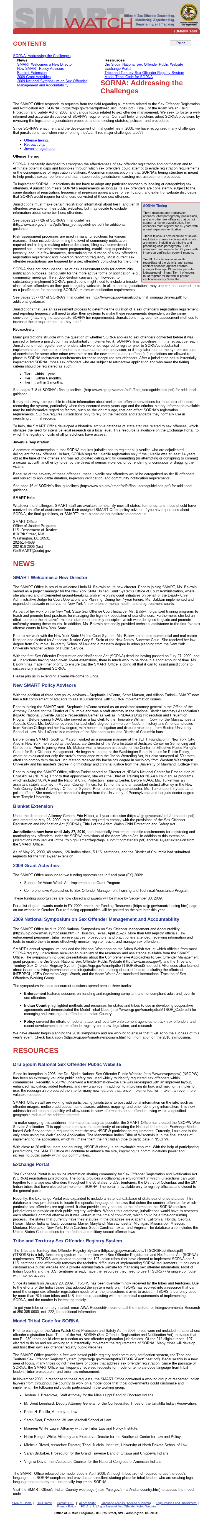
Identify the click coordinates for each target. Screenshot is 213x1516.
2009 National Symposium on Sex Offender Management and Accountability (52, 83)
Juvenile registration (40, 149)
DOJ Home (44, 1503)
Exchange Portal (118, 68)
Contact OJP (65, 1503)
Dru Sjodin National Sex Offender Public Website (144, 64)
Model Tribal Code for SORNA (129, 77)
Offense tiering (36, 140)
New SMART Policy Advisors (40, 68)
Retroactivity (34, 144)
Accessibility (87, 1503)
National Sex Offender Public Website (131, 1506)
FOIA (84, 1506)
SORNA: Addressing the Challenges (42, 56)
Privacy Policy (66, 1506)
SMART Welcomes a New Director (45, 64)
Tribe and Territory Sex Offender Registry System (144, 73)
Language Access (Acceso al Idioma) (126, 1503)
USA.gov (99, 1506)
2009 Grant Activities (34, 77)
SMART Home (22, 1503)
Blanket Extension (32, 73)
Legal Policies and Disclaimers (176, 1503)
